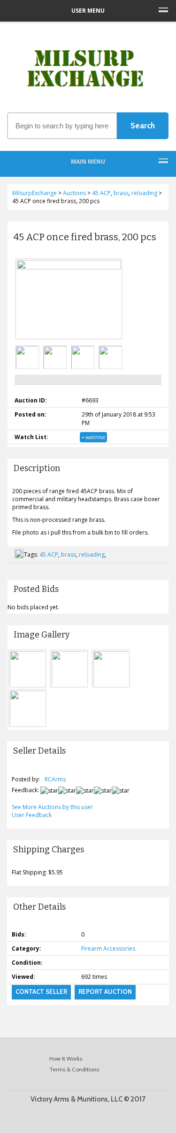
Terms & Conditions (74, 1069)
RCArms (55, 779)
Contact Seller (41, 991)
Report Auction (105, 991)
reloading (92, 555)
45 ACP (48, 555)
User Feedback (32, 815)
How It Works (65, 1058)
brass (68, 555)
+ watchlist (93, 437)
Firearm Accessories (108, 948)
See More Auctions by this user (52, 807)
